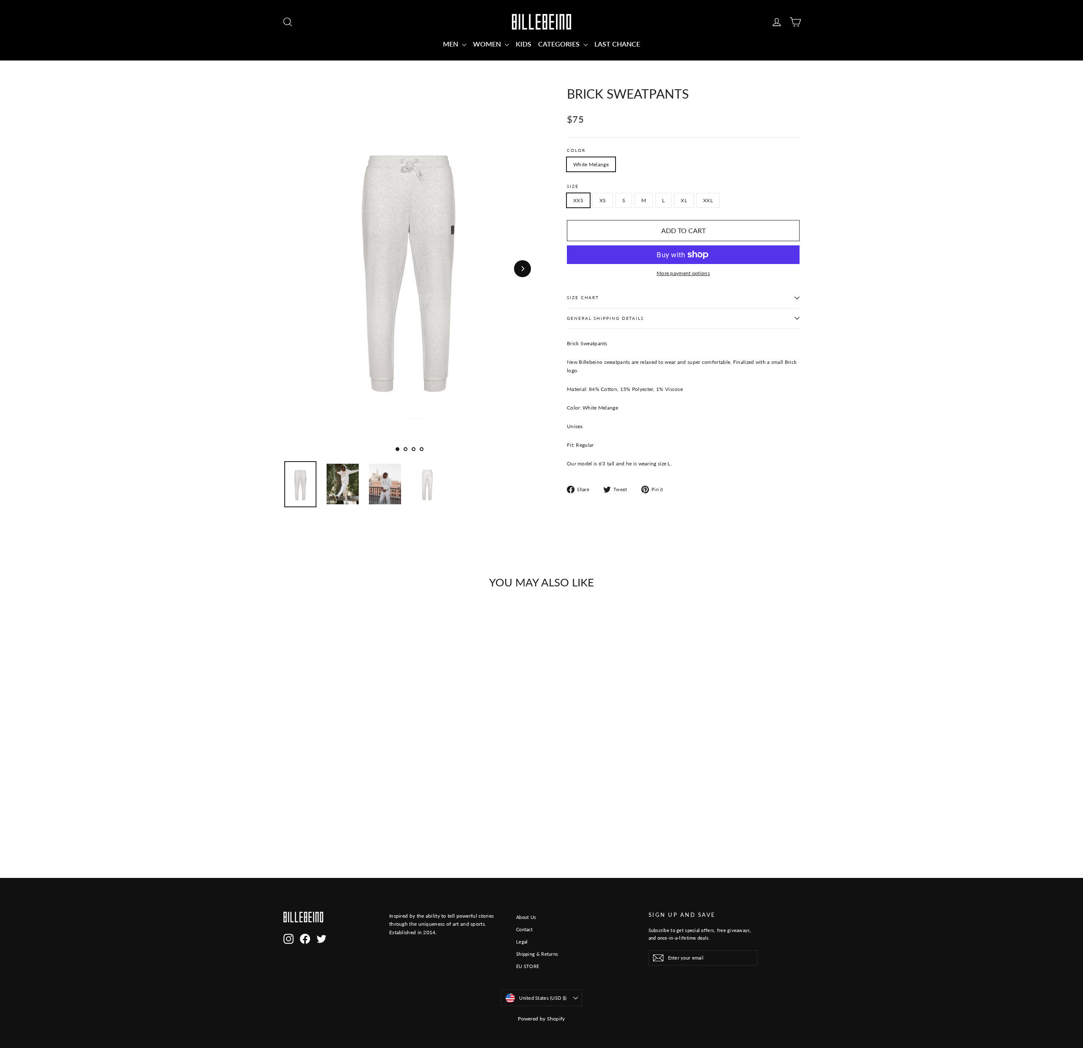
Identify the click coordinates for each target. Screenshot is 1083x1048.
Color (576, 150)
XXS (578, 200)
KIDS (523, 44)
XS (602, 200)
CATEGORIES (559, 44)
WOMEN (488, 44)
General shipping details (605, 318)
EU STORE (527, 966)
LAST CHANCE (617, 44)
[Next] (522, 268)
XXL (708, 200)
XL (684, 200)
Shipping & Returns (537, 954)
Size (573, 186)
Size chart (583, 297)
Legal (522, 941)
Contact (524, 929)
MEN (451, 44)
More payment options (683, 273)
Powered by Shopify (541, 1018)
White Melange (591, 164)
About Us (526, 917)
